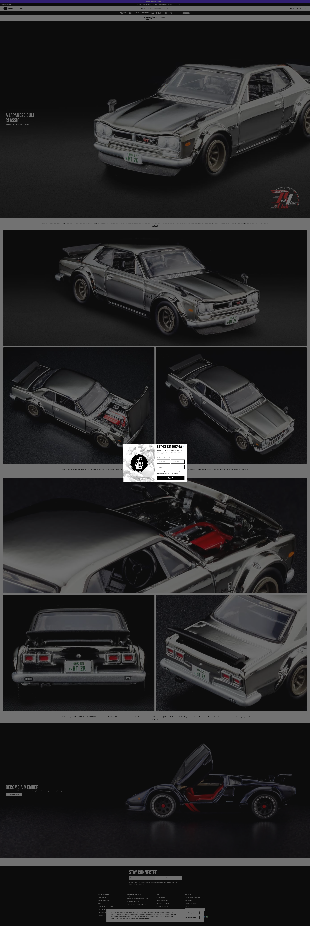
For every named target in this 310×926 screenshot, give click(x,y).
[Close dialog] (184, 445)
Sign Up (171, 478)
